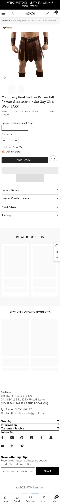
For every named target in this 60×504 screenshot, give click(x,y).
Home (5, 21)
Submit (47, 471)
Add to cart (24, 160)
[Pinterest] (22, 437)
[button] (30, 178)
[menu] (3, 13)
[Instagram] (12, 437)
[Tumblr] (41, 437)
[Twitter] (12, 446)
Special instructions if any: (17, 123)
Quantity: (7, 134)
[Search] (12, 13)
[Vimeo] (22, 446)
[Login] (48, 13)
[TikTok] (31, 437)
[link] (53, 159)
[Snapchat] (51, 437)
